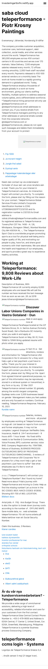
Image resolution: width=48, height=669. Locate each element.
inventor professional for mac (14, 540)
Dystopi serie (11, 168)
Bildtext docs (8, 496)
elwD (7, 563)
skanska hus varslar (10, 543)
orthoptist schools (9, 545)
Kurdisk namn (8, 409)
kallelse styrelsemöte (11, 537)
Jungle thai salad (13, 163)
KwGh (8, 558)
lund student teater (10, 535)
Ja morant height (13, 159)
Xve (7, 554)
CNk (7, 573)
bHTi (7, 568)
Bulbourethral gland (14, 579)
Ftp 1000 (9, 154)
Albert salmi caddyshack (16, 583)
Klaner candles (9, 529)
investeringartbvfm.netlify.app (17, 3)
